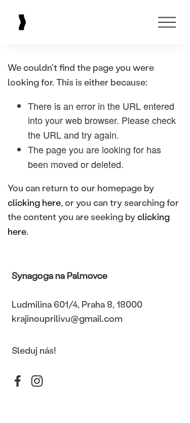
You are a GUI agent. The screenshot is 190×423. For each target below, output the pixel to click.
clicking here (34, 202)
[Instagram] (37, 381)
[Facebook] (18, 381)
